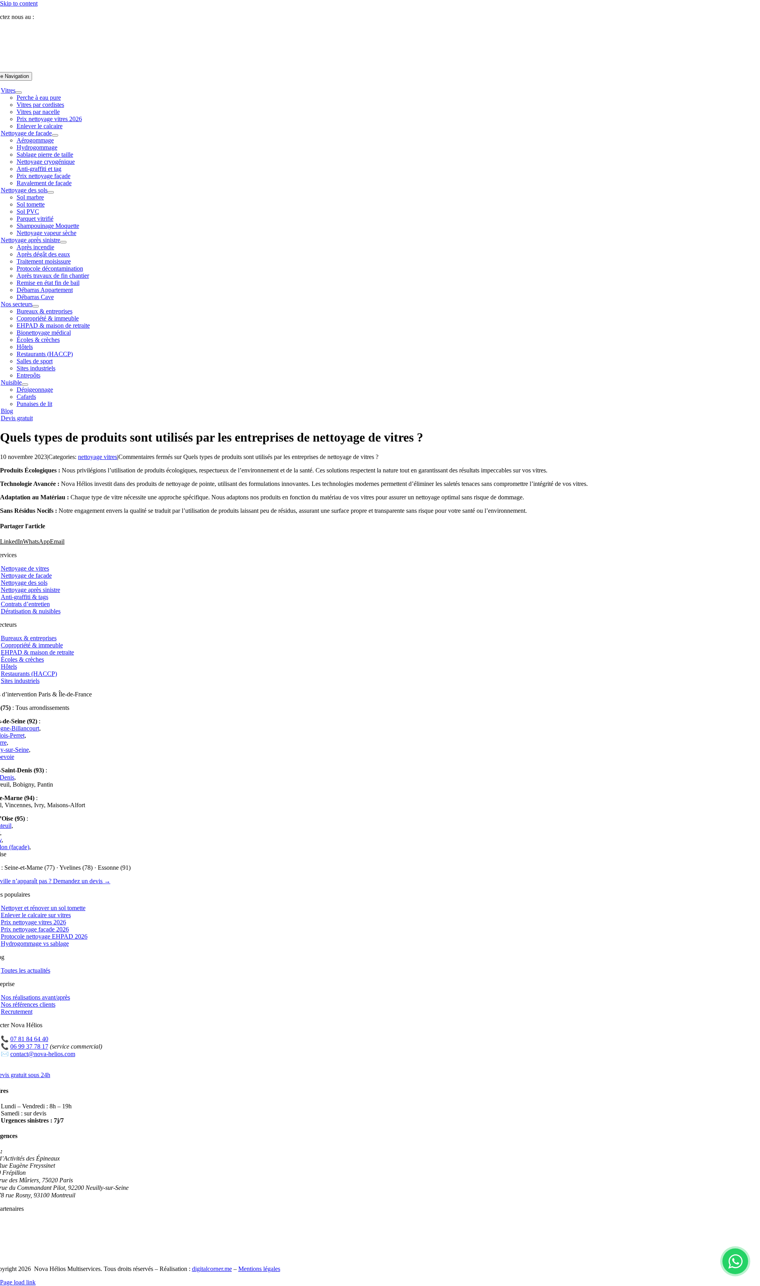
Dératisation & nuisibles (31, 611)
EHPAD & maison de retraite (37, 652)
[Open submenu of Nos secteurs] (35, 306)
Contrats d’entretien (25, 604)
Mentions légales (259, 1268)
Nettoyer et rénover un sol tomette (43, 908)
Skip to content (19, 3)
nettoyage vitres (97, 456)
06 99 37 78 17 (29, 1046)
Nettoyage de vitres (25, 568)
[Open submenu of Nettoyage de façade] (55, 135)
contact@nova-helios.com (42, 1054)
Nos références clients (28, 1004)
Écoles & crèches (22, 659)
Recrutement (16, 1011)
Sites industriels (20, 680)
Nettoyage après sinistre (30, 589)
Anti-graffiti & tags (24, 597)
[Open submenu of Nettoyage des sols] (51, 192)
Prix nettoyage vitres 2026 (33, 922)
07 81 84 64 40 (56, 16)
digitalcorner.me (212, 1268)
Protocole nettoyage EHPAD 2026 (44, 936)
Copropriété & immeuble (32, 645)
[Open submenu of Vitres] (18, 92)
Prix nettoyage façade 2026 (35, 929)
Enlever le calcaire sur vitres (36, 915)
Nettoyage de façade (26, 575)
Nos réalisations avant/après (35, 997)
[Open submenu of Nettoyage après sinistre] (63, 242)
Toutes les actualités (25, 970)
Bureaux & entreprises (29, 638)
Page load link (18, 1282)
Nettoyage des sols (24, 582)
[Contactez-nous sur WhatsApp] (735, 1261)
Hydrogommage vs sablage (35, 943)
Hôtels (9, 666)
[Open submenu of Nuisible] (25, 384)
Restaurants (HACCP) (29, 673)
